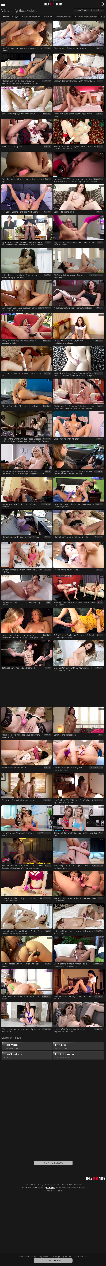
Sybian (49, 16)
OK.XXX (100, 48)
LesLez (48, 471)
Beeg (49, 602)
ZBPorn (100, 114)
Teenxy (48, 308)
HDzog (100, 146)
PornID (48, 179)
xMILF (48, 242)
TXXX (101, 898)
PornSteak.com (14, 1056)
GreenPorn (46, 996)
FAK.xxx (61, 1046)
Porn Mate (11, 1046)
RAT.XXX (99, 504)
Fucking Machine (31, 16)
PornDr (48, 48)
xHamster (47, 81)
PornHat (47, 146)
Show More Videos (53, 1163)
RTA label (50, 1187)
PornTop (47, 898)
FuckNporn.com (66, 1056)
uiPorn (48, 668)
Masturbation (64, 16)
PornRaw (99, 471)
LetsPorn (99, 668)
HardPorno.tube (96, 275)
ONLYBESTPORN (53, 4)
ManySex (47, 800)
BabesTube (98, 179)
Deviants (99, 341)
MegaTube (47, 1029)
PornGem (47, 114)
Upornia (47, 212)
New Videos (82, 10)
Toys (15, 16)
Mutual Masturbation (86, 16)
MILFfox (47, 275)
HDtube (48, 570)
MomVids (47, 439)
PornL (100, 602)
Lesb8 (100, 81)
